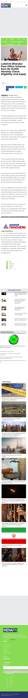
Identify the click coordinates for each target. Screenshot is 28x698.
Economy (13, 41)
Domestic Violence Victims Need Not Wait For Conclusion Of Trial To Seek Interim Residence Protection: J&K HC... (13, 435)
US (5, 39)
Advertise (5, 650)
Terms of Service (7, 644)
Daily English (7, 662)
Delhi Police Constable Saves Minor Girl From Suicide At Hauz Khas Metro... (13, 399)
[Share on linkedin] (7, 89)
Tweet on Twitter (19, 87)
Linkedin (11, 685)
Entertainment (8, 44)
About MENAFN (7, 652)
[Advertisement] (14, 22)
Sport (18, 44)
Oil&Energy (21, 41)
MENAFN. (10, 694)
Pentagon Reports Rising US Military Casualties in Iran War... (11, 419)
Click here (12, 639)
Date (3, 83)
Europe (12, 39)
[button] (21, 2)
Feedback (5, 656)
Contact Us (5, 648)
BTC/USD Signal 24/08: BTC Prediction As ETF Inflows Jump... (21, 294)
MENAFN (4, 95)
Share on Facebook (10, 87)
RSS (10, 686)
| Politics (5, 41)
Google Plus (12, 681)
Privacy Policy (6, 646)
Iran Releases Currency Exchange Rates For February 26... (20, 308)
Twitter (10, 679)
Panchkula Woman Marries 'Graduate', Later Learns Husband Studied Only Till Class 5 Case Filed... (13, 564)
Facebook (11, 677)
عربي (17, 2)
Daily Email (11, 683)
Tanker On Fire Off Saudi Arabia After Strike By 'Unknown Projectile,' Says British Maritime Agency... (13, 501)
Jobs (4, 654)
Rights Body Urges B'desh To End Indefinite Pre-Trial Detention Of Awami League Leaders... (13, 525)
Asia (23, 39)
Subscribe (15, 671)
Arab (18, 39)
